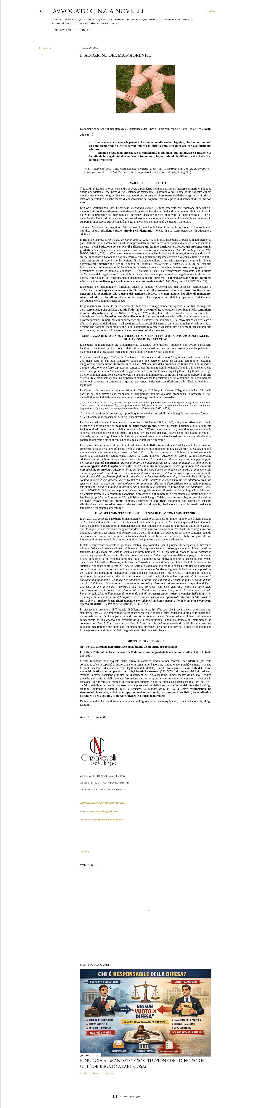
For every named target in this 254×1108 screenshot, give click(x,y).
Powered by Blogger (130, 1096)
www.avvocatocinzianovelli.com (102, 803)
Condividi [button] (45, 48)
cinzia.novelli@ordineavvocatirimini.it (104, 819)
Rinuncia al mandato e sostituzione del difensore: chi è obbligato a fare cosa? (142, 1063)
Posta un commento (104, 1073)
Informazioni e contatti (73, 30)
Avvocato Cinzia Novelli (98, 11)
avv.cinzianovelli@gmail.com (102, 811)
